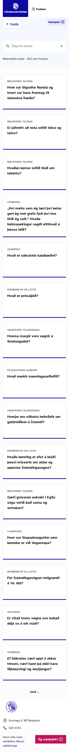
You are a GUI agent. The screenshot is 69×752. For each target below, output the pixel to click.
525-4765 (15, 728)
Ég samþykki (48, 739)
